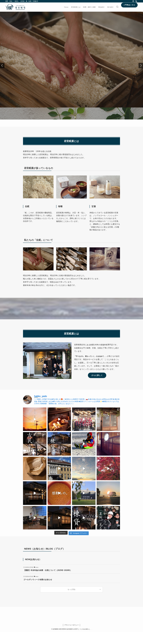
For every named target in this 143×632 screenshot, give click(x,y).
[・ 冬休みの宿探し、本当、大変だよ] (84, 468)
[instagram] (133, 1)
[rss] (136, 1)
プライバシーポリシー (71, 625)
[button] (2, 65)
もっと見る (71, 589)
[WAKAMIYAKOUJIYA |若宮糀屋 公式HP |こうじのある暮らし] (15, 7)
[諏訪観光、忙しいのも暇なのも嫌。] (108, 493)
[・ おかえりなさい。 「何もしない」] (59, 518)
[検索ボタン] (117, 7)
